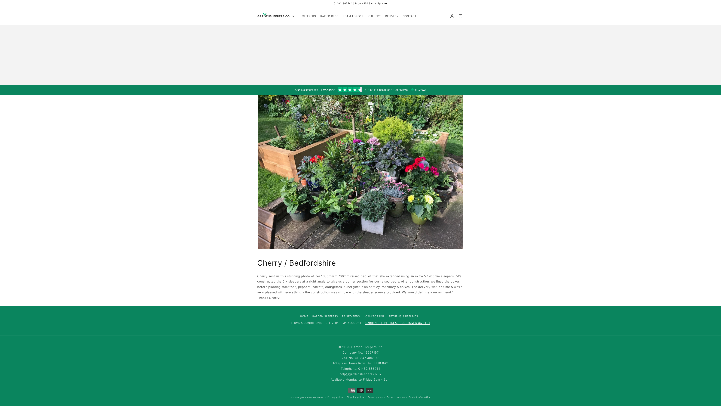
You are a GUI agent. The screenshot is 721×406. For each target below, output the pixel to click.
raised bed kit (360, 276)
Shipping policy (355, 397)
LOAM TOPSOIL (374, 316)
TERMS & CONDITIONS (306, 322)
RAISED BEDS (351, 316)
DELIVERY (332, 322)
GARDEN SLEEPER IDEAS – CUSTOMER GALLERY (397, 322)
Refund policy (375, 397)
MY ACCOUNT (351, 322)
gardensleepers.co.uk (311, 397)
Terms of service (396, 397)
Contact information (420, 397)
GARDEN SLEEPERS (325, 316)
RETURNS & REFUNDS (403, 316)
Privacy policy (335, 397)
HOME (304, 316)
